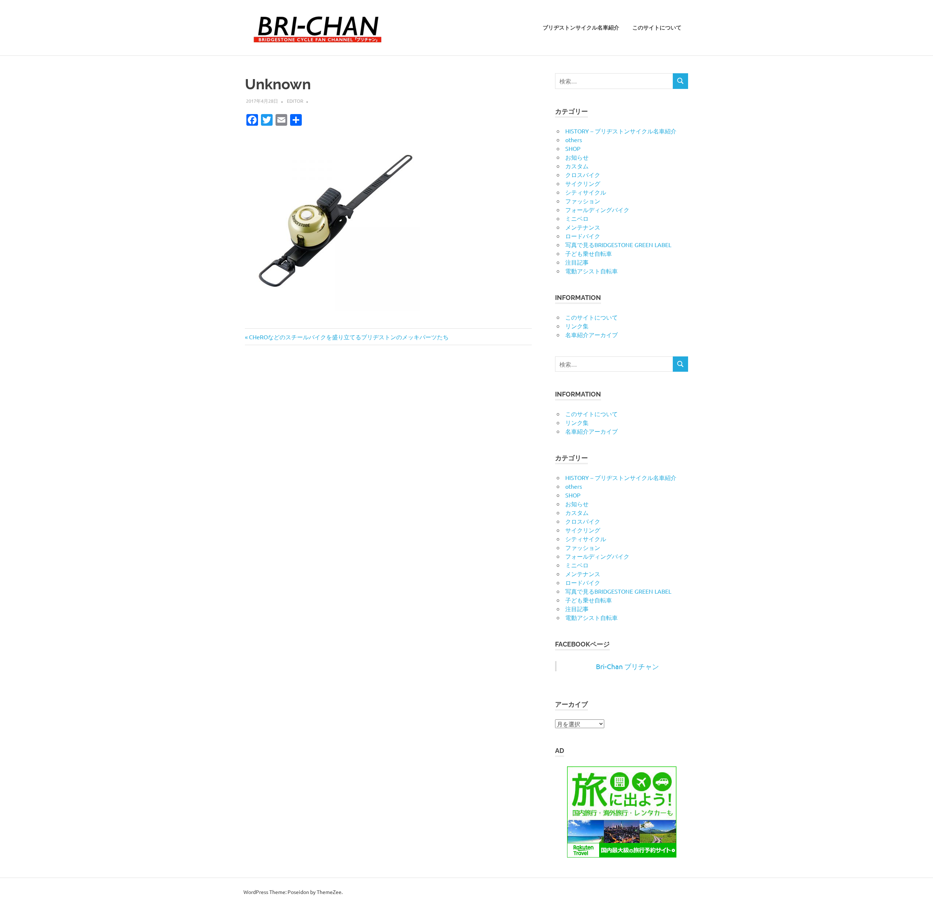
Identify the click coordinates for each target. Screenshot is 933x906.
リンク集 (577, 325)
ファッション (582, 200)
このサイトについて (657, 27)
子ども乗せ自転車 (588, 253)
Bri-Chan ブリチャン (627, 666)
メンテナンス (582, 227)
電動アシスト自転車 (591, 270)
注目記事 (577, 262)
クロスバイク (582, 174)
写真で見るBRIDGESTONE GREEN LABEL (618, 244)
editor (295, 101)
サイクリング (582, 183)
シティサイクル (585, 192)
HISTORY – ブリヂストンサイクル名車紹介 (620, 130)
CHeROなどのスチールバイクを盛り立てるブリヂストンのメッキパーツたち (349, 336)
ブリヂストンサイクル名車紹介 (581, 27)
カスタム (577, 165)
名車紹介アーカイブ (591, 334)
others (573, 139)
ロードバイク (582, 235)
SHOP (573, 148)
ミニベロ (577, 218)
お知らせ (577, 157)
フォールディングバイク (597, 209)
